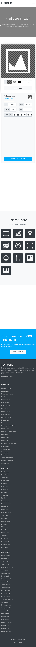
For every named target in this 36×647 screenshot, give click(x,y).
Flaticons (6, 3)
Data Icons (4, 397)
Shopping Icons (5, 449)
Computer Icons (6, 512)
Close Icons (4, 538)
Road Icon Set (5, 613)
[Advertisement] (18, 136)
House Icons (4, 530)
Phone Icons (4, 475)
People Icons (5, 437)
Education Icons (6, 400)
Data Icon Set (5, 625)
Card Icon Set (5, 616)
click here (26, 76)
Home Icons (4, 489)
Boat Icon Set (5, 628)
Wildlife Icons (5, 463)
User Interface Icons (7, 460)
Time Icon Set (5, 582)
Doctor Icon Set (5, 593)
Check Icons (4, 495)
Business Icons (5, 544)
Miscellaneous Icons (7, 423)
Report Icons (5, 533)
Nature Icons (5, 429)
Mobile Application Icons (8, 426)
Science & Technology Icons (9, 443)
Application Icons (6, 388)
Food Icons (4, 408)
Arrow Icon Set (5, 585)
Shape (6, 114)
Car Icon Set (4, 602)
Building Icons (5, 541)
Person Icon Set (6, 631)
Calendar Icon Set (6, 622)
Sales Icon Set (5, 564)
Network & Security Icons (8, 431)
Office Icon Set (5, 573)
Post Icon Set (5, 558)
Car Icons (4, 518)
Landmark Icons (6, 417)
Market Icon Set (6, 605)
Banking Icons (5, 391)
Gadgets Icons (5, 411)
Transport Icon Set (6, 611)
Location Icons (5, 521)
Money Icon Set (5, 596)
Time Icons (4, 515)
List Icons (4, 492)
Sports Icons (5, 455)
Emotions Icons (5, 405)
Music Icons (4, 547)
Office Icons (4, 434)
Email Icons (4, 506)
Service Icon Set (6, 579)
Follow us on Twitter (7, 376)
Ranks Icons (4, 440)
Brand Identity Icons (7, 394)
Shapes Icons (5, 446)
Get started (18, 352)
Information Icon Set (7, 567)
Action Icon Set (5, 587)
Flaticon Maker (18, 642)
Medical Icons (5, 420)
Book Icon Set (5, 619)
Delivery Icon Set (6, 590)
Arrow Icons (4, 477)
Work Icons (4, 527)
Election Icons (5, 402)
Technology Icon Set (7, 599)
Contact (13, 639)
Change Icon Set (6, 608)
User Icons (4, 483)
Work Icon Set (5, 570)
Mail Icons (4, 524)
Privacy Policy (21, 639)
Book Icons (4, 486)
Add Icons (4, 535)
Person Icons (5, 509)
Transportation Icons (7, 457)
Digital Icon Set (5, 576)
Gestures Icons (5, 414)
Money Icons (5, 480)
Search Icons (5, 501)
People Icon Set (5, 556)
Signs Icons (4, 452)
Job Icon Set (5, 561)
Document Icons (6, 504)
